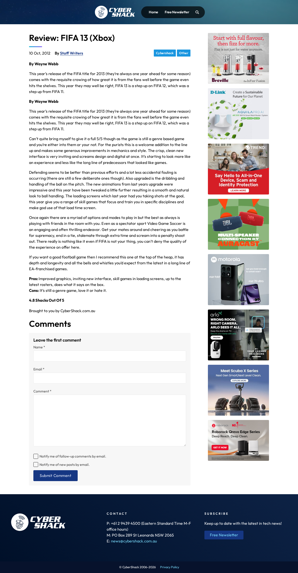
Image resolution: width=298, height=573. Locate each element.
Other (183, 53)
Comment (42, 391)
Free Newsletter (177, 12)
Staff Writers (71, 53)
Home (153, 12)
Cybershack (165, 53)
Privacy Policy (169, 567)
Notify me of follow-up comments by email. (72, 456)
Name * (39, 347)
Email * (39, 369)
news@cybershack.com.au (134, 541)
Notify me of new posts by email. (64, 464)
